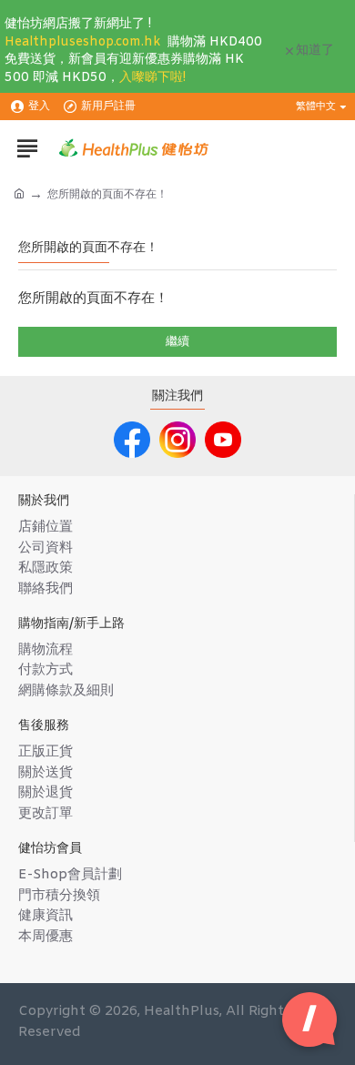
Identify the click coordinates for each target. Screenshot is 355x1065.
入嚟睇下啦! (152, 77)
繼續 (177, 342)
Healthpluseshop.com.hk (82, 42)
